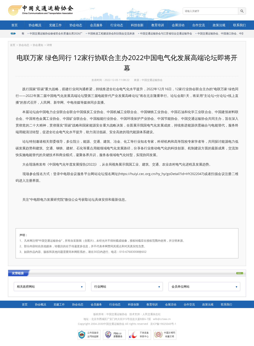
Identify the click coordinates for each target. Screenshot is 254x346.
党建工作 (55, 25)
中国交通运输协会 (152, 80)
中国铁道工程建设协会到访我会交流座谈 (108, 33)
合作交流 (198, 25)
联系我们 (239, 25)
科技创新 (137, 25)
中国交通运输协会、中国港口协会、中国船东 (221, 33)
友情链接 (18, 273)
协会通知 (38, 45)
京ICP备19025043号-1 (163, 324)
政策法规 (219, 25)
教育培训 (157, 25)
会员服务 (96, 25)
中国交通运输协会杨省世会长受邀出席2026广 (53, 33)
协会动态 (76, 25)
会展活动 (178, 25)
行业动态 (116, 25)
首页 (14, 25)
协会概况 (35, 25)
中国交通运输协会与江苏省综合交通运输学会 (163, 33)
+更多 (239, 273)
